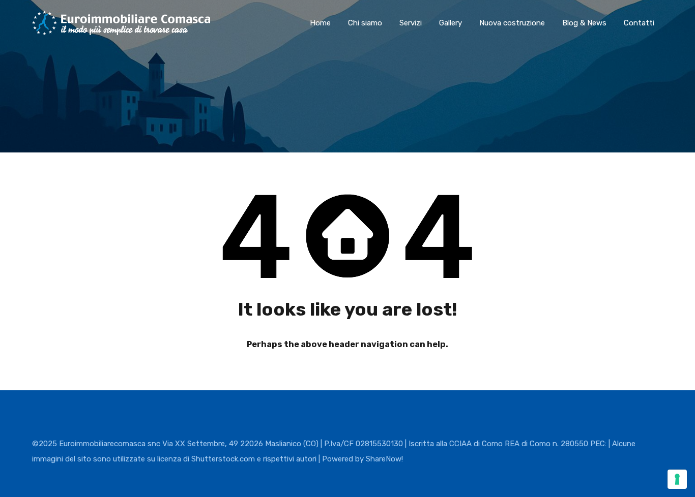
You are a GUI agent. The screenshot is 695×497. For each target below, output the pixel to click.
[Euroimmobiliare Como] (121, 30)
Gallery (450, 22)
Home (320, 22)
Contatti (639, 22)
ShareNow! (384, 458)
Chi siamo (365, 22)
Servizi (410, 22)
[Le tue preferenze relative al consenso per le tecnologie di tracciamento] (677, 479)
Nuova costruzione (512, 22)
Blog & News (584, 22)
